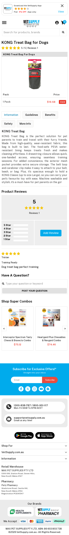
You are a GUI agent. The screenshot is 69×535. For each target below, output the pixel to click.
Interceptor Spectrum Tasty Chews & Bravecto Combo (17, 339)
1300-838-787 (22, 405)
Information (11, 114)
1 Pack (7, 102)
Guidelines (31, 114)
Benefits (50, 114)
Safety (8, 123)
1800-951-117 (40, 405)
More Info (25, 123)
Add (62, 102)
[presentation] (4, 328)
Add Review (51, 233)
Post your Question (34, 290)
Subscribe (50, 380)
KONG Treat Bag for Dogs (19, 54)
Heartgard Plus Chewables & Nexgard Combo (51, 339)
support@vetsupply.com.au (29, 418)
